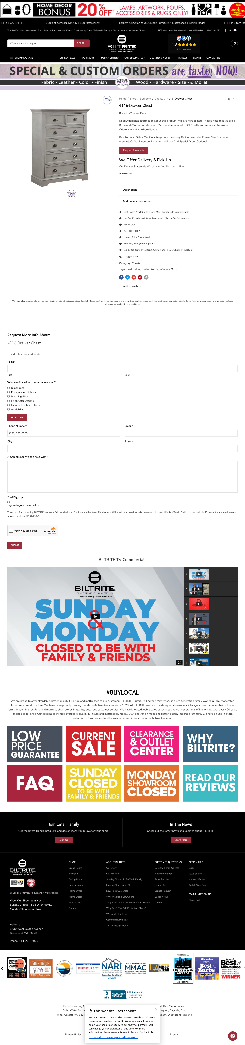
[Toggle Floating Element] (232, 1036)
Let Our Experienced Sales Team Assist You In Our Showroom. (156, 218)
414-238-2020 (213, 30)
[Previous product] (225, 99)
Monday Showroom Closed (26, 909)
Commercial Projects (117, 919)
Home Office (75, 890)
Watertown (70, 1015)
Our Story (111, 868)
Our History (112, 873)
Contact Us (160, 885)
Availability (17, 409)
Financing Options (164, 873)
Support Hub (161, 896)
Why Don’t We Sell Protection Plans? (126, 908)
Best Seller (133, 269)
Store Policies (162, 879)
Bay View (84, 1015)
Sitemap (174, 1034)
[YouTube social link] (235, 30)
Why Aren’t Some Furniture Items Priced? (128, 902)
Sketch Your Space (198, 885)
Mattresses (74, 902)
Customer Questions (168, 862)
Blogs (191, 868)
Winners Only (137, 113)
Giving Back (194, 900)
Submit (15, 545)
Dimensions (17, 388)
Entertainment (76, 885)
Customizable (150, 269)
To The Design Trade (117, 925)
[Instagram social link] (230, 30)
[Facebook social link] (226, 30)
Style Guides (195, 873)
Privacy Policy (73, 1034)
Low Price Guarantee (117, 890)
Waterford (76, 1010)
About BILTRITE (115, 862)
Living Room (75, 868)
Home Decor (75, 896)
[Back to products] (229, 99)
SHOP (72, 862)
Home (122, 99)
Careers (158, 902)
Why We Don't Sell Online (120, 896)
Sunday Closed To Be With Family (124, 879)
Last (127, 375)
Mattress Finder (196, 879)
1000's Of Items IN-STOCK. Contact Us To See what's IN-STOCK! (157, 250)
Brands (72, 908)
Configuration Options (23, 392)
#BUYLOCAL (130, 224)
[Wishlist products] (234, 43)
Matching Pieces (20, 396)
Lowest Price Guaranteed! (136, 237)
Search (81, 43)
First (9, 375)
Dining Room (76, 879)
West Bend (175, 1015)
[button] (121, 277)
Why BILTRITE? (131, 231)
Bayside (174, 1010)
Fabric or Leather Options (25, 405)
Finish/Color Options (22, 401)
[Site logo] (122, 43)
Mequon (163, 1010)
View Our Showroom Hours (27, 900)
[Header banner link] (122, 13)
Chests (159, 99)
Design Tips (195, 862)
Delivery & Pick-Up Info (167, 868)
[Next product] (233, 99)
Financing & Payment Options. (139, 243)
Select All (17, 417)
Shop (133, 99)
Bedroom (145, 99)
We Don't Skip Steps (117, 914)
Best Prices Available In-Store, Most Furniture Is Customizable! (156, 212)
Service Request (163, 890)
